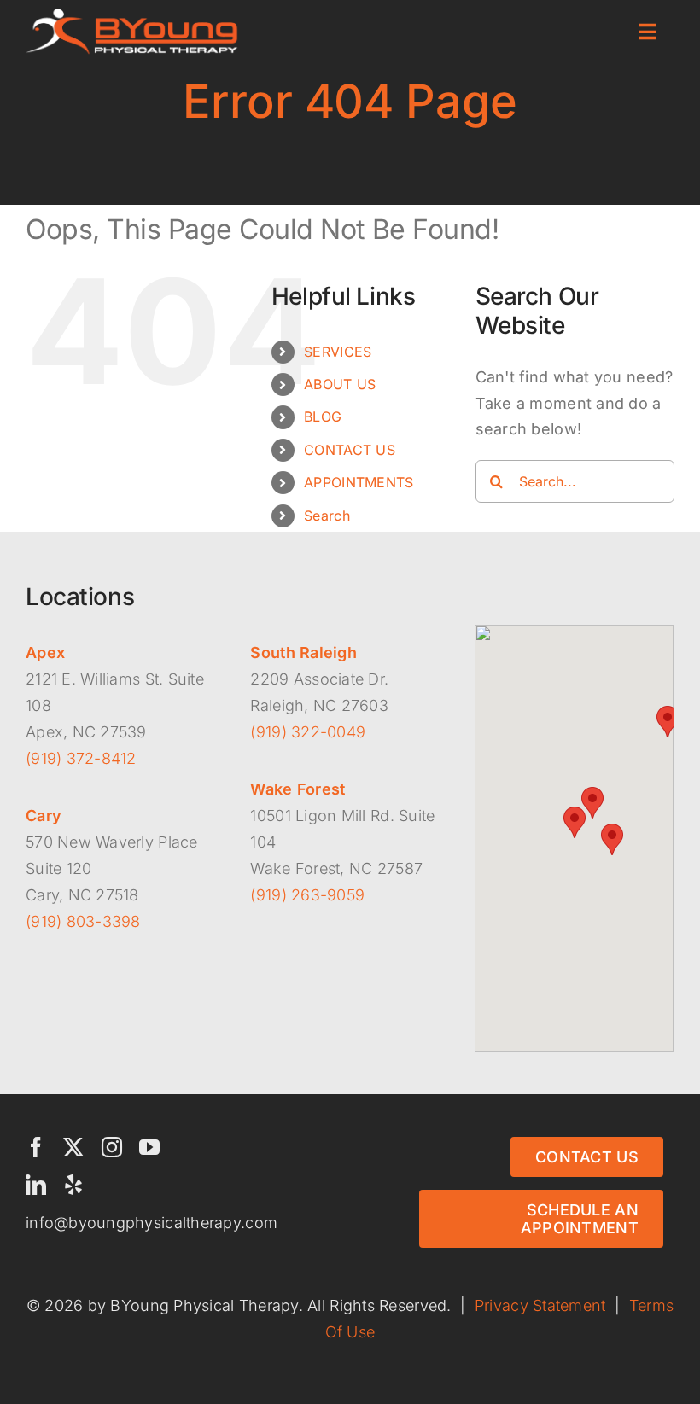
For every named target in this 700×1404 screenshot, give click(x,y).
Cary (43, 815)
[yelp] (73, 1184)
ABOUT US (340, 384)
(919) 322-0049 (307, 732)
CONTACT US (349, 449)
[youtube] (149, 1147)
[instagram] (112, 1147)
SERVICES (337, 351)
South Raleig (298, 652)
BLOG (322, 416)
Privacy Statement (540, 1305)
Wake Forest (297, 789)
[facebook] (36, 1147)
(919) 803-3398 (83, 921)
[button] (574, 822)
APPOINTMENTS (358, 482)
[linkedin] (36, 1184)
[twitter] (73, 1147)
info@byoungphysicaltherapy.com (151, 1223)
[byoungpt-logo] (132, 16)
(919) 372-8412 (81, 758)
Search (327, 515)
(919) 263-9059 (307, 895)
